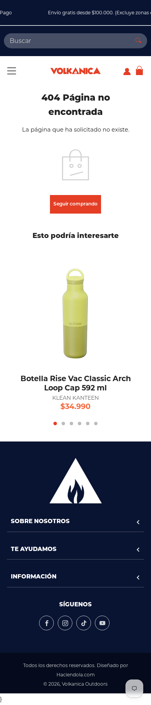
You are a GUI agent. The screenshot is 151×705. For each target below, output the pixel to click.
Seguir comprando (75, 204)
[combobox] (67, 40)
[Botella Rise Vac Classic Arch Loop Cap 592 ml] (75, 306)
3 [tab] (71, 423)
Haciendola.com (76, 675)
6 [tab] (96, 423)
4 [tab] (79, 423)
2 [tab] (63, 423)
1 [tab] (55, 423)
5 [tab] (87, 423)
